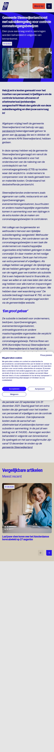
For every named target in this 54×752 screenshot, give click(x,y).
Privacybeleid (46, 355)
